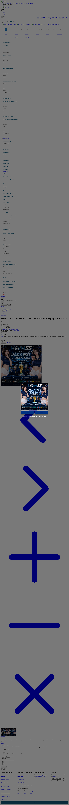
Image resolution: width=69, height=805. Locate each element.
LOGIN (41, 413)
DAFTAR (28, 413)
